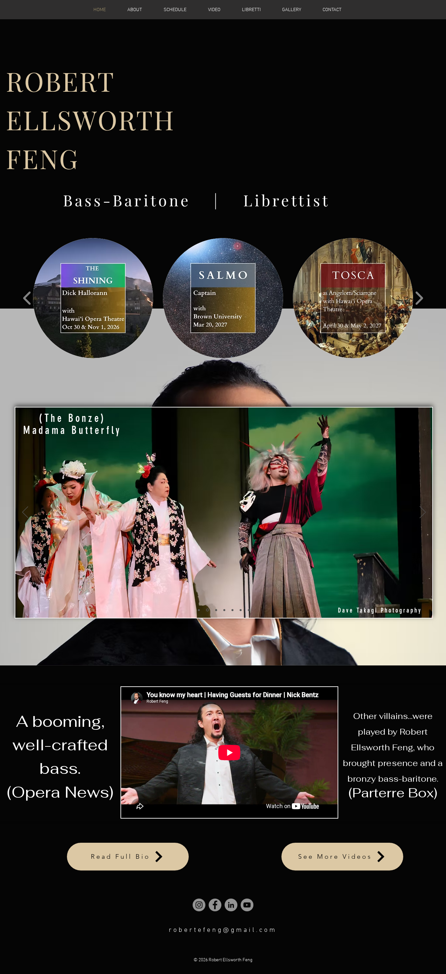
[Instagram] (199, 905)
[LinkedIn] (231, 905)
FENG (42, 158)
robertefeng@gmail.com (223, 930)
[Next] (423, 512)
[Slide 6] (232, 610)
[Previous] (25, 512)
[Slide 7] (199, 610)
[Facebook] (215, 905)
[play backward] (27, 298)
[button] (140, 10)
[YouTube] (247, 905)
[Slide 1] (207, 610)
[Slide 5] (224, 610)
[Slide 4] (249, 610)
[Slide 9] (241, 610)
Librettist (286, 200)
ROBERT (60, 80)
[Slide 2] (215, 610)
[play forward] (419, 298)
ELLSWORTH (90, 119)
